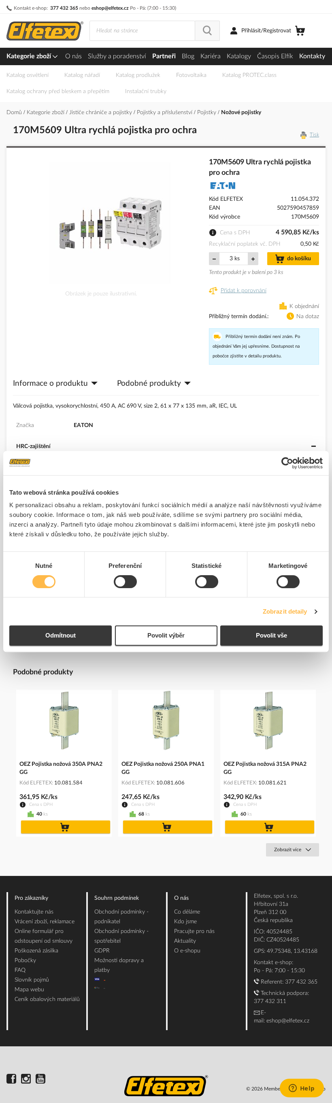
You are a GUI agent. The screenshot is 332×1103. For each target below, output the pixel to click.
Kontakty (312, 56)
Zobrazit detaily (285, 611)
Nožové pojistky (241, 112)
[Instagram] (26, 1080)
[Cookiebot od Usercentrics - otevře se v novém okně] (287, 463)
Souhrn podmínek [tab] (116, 898)
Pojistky (207, 112)
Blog (188, 56)
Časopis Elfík (275, 56)
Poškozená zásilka (36, 951)
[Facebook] (11, 1080)
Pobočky (25, 960)
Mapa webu (29, 989)
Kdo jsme (185, 921)
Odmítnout (60, 635)
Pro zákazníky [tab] (31, 898)
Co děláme (187, 912)
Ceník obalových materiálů (47, 999)
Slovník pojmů (32, 980)
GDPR (102, 951)
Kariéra (210, 56)
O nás (73, 56)
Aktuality (185, 941)
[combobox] (142, 31)
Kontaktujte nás (34, 912)
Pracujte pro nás (194, 931)
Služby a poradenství (117, 56)
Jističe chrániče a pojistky (101, 112)
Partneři (164, 56)
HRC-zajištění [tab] (33, 446)
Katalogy (239, 56)
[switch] (125, 582)
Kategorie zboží (29, 56)
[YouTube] (40, 1080)
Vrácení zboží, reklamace (44, 921)
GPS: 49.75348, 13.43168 (285, 951)
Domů (14, 112)
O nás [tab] (181, 898)
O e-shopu (187, 951)
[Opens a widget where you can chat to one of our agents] (301, 1089)
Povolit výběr (166, 635)
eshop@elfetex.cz (110, 8)
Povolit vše (271, 635)
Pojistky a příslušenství (165, 112)
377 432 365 (64, 8)
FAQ (20, 970)
